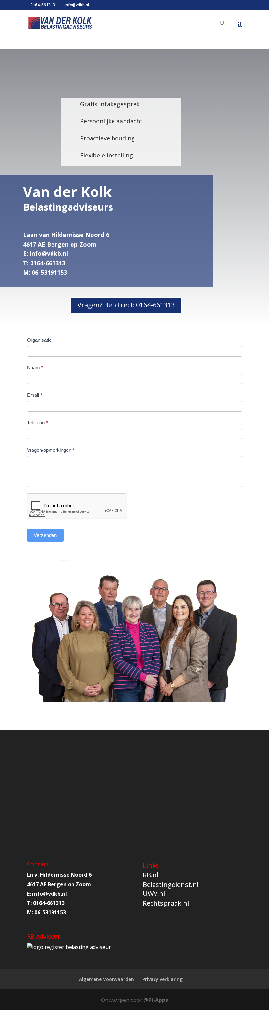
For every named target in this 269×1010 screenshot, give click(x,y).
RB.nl (150, 875)
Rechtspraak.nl (166, 903)
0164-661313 (43, 5)
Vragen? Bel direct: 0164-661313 (126, 305)
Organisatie (39, 340)
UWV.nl (154, 893)
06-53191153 (50, 912)
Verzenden (45, 535)
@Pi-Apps (155, 999)
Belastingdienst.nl (170, 884)
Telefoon (37, 422)
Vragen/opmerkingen (50, 450)
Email (34, 395)
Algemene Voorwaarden (106, 979)
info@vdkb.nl (49, 253)
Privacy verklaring (162, 979)
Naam (35, 367)
